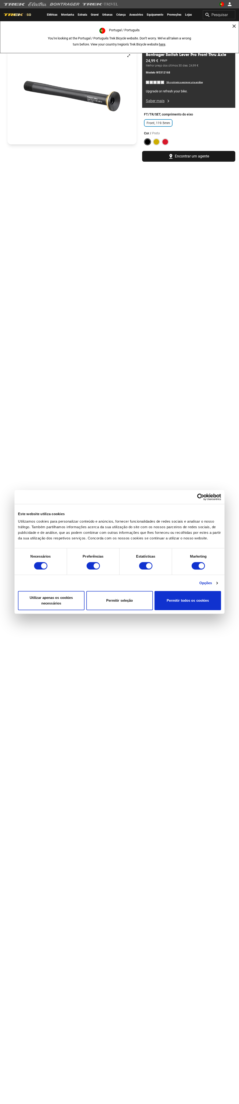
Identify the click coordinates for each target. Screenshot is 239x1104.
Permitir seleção (119, 601)
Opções (205, 583)
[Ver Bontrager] (65, 4)
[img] (155, 82)
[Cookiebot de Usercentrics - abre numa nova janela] (200, 496)
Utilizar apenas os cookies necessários (51, 600)
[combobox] (219, 14)
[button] (72, 96)
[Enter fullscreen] (129, 56)
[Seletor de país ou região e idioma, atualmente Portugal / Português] (221, 4)
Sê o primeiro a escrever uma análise (184, 82)
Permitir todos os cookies (188, 601)
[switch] (93, 565)
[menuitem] (52, 14)
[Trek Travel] (100, 4)
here (162, 44)
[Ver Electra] (37, 4)
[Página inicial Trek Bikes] (14, 4)
